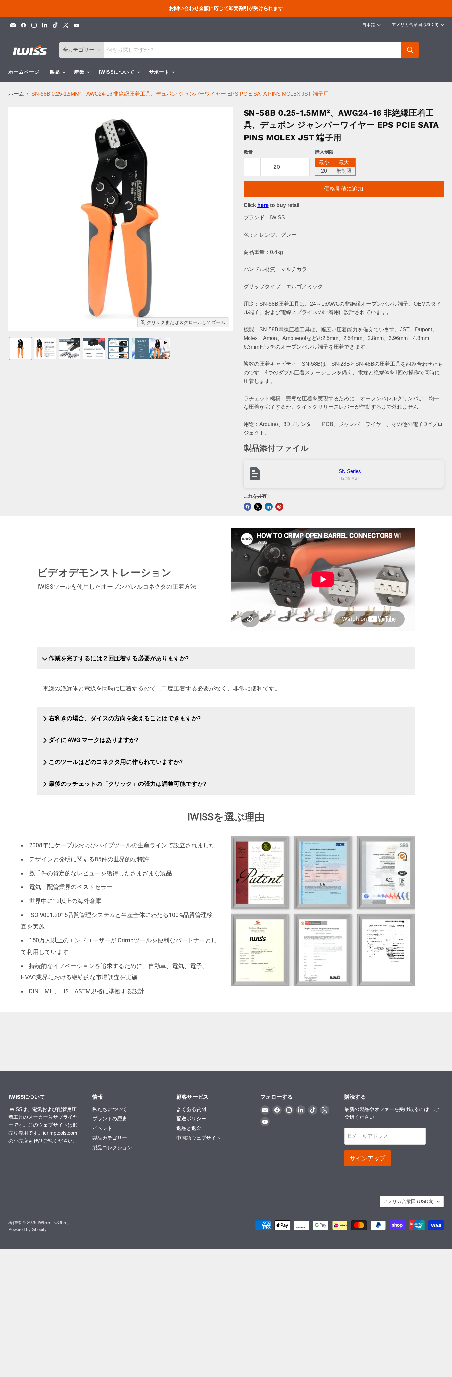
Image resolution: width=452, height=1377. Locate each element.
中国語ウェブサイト (198, 1138)
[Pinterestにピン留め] (279, 507)
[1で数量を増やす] (301, 167)
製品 (56, 72)
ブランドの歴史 (109, 1118)
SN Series (350, 471)
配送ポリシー (191, 1118)
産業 (80, 72)
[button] (371, 25)
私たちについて (109, 1109)
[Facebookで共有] (247, 507)
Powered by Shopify (27, 1229)
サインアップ (367, 1158)
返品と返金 (188, 1128)
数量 (248, 152)
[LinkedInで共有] (269, 507)
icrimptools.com (60, 1133)
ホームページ (24, 72)
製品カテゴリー (109, 1138)
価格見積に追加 (343, 189)
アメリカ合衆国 (415, 24)
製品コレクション (112, 1147)
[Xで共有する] (258, 507)
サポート (160, 72)
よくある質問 (191, 1109)
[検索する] (410, 50)
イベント (102, 1128)
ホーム (16, 94)
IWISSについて (117, 72)
